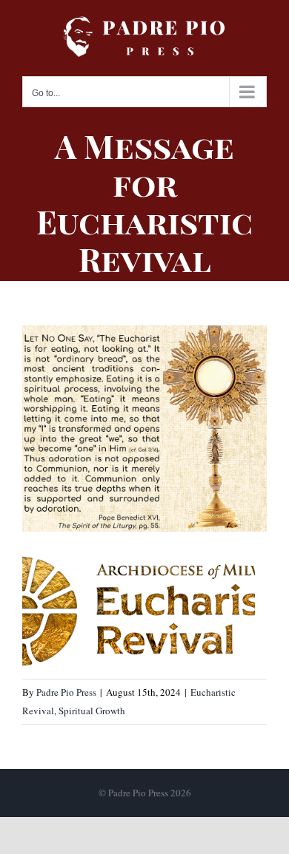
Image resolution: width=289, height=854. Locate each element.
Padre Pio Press (66, 692)
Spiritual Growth (92, 710)
